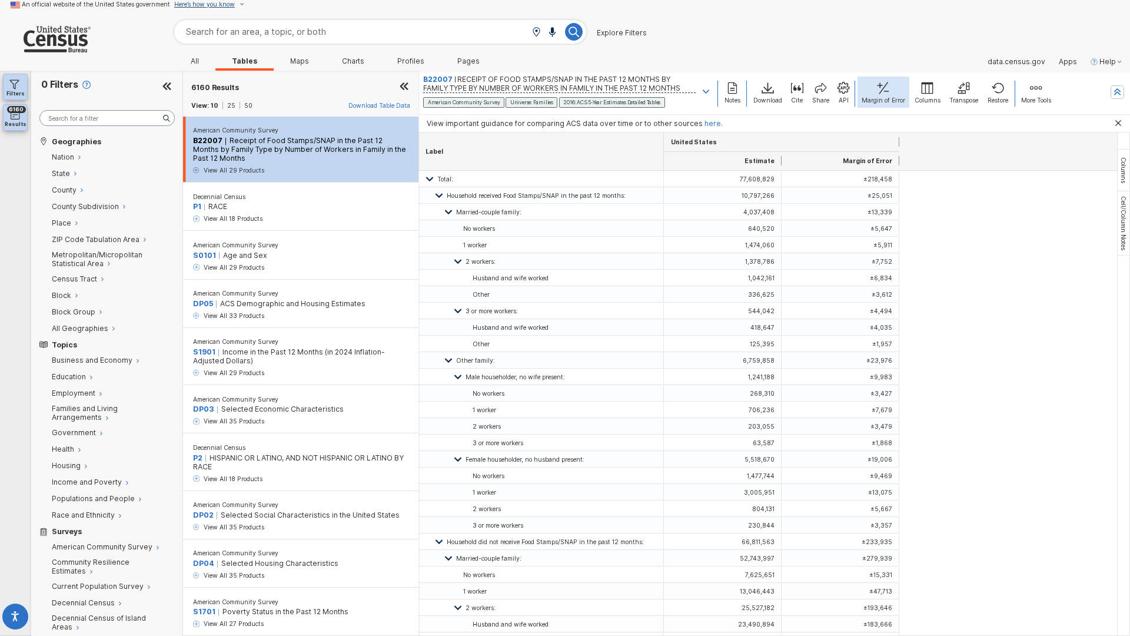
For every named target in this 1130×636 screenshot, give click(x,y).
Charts (353, 61)
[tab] (1123, 170)
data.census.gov (1016, 62)
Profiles (410, 61)
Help (1107, 62)
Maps (299, 61)
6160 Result (215, 87)
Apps (1068, 62)
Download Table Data (379, 105)
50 (248, 105)
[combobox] (380, 31)
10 (214, 105)
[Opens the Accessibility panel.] (15, 618)
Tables (244, 61)
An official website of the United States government (96, 4)
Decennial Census (219, 196)
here (712, 123)
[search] (107, 118)
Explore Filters (622, 33)
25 (231, 105)
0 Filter (59, 84)
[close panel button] (404, 87)
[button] (536, 32)
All (195, 61)
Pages (468, 61)
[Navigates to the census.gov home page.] (45, 48)
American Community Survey (235, 130)
